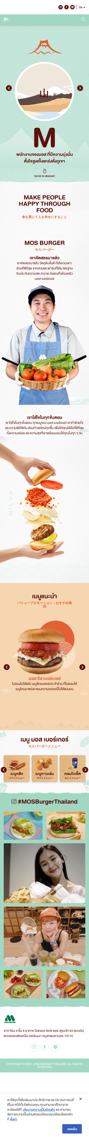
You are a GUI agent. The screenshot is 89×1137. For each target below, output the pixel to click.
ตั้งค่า (13, 1119)
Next (80, 88)
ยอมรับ (72, 1129)
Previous (9, 88)
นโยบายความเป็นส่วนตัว (39, 1109)
